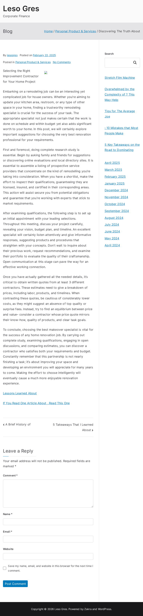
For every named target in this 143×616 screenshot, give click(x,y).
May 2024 (112, 238)
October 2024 (115, 204)
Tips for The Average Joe (120, 113)
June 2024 (112, 231)
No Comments (62, 62)
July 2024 (112, 224)
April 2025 (112, 163)
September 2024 (117, 211)
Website (8, 548)
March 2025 (113, 169)
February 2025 (115, 176)
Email (7, 531)
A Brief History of (18, 424)
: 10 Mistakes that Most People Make (121, 130)
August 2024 (114, 218)
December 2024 (116, 190)
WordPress (104, 609)
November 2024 (116, 197)
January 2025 (115, 183)
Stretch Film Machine (120, 77)
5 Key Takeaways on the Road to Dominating (122, 147)
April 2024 (112, 245)
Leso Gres (21, 8)
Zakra (88, 609)
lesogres (12, 55)
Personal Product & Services (33, 62)
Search (109, 53)
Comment (10, 475)
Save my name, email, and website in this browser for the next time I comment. (50, 568)
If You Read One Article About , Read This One (36, 403)
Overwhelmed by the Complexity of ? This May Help (119, 94)
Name (7, 514)
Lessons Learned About (20, 393)
